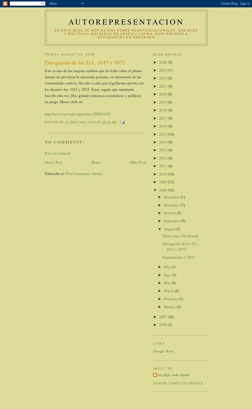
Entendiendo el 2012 (179, 257)
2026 (163, 62)
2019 (163, 102)
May (168, 282)
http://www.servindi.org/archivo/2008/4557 (78, 113)
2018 (163, 109)
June (168, 274)
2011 (163, 165)
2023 (163, 77)
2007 (163, 316)
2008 (163, 189)
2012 (163, 157)
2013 (163, 149)
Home (96, 162)
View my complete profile (178, 383)
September (172, 220)
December (172, 196)
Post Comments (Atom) (84, 173)
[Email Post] (122, 122)
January (170, 306)
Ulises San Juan (173, 375)
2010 (163, 173)
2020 (163, 93)
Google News (163, 350)
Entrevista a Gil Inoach (180, 235)
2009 (163, 181)
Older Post (137, 162)
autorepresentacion (126, 21)
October (170, 212)
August (170, 228)
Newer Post (54, 162)
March (169, 290)
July (167, 266)
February (171, 298)
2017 (163, 118)
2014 (163, 141)
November (172, 204)
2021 (163, 86)
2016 (163, 125)
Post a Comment (57, 153)
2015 (163, 134)
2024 (163, 70)
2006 (163, 324)
